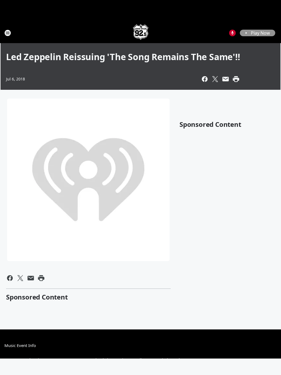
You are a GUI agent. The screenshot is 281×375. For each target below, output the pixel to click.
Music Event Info (20, 345)
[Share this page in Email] (225, 79)
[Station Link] (141, 33)
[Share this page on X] (215, 79)
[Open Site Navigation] (7, 33)
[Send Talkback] (232, 33)
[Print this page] (236, 79)
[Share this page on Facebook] (205, 79)
